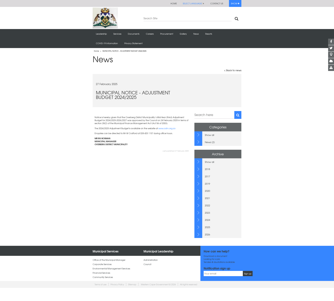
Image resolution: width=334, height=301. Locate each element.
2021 (207, 198)
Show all (209, 135)
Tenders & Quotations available (219, 262)
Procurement (166, 33)
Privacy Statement (133, 43)
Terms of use (100, 284)
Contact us (216, 3)
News (196, 33)
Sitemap (132, 284)
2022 (207, 205)
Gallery (183, 33)
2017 (207, 176)
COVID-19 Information (107, 43)
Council (147, 264)
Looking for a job (212, 259)
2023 (207, 212)
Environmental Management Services (111, 268)
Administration (151, 259)
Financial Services (101, 272)
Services (117, 33)
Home (174, 3)
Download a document (215, 256)
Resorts (208, 33)
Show (234, 3)
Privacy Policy (117, 284)
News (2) (210, 142)
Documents (133, 33)
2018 (207, 169)
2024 (207, 220)
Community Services (103, 277)
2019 (207, 183)
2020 (207, 191)
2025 (207, 227)
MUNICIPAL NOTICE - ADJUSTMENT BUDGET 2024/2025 (124, 51)
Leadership (101, 33)
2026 (207, 234)
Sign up (247, 273)
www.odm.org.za (166, 128)
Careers (150, 33)
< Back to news (232, 70)
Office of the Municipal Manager (109, 259)
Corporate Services (102, 264)
